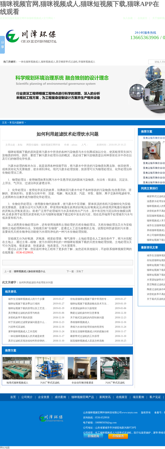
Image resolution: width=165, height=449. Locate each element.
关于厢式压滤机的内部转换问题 (87, 317)
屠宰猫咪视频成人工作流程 (22, 331)
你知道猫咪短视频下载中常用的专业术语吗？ (94, 299)
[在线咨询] (93, 438)
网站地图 (5, 447)
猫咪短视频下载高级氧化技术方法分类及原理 (94, 303)
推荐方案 (146, 131)
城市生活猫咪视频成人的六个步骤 (26, 299)
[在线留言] (118, 438)
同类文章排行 (149, 188)
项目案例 (115, 53)
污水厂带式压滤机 (50, 382)
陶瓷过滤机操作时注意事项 (84, 312)
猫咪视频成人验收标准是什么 (29, 271)
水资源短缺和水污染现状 (83, 308)
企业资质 (35, 53)
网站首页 (7, 53)
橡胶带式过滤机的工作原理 (84, 336)
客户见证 (129, 53)
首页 (13, 397)
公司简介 (21, 53)
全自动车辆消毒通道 (82, 382)
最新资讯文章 (149, 247)
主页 (4, 122)
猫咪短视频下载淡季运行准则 (24, 303)
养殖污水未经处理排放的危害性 (87, 326)
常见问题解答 (146, 53)
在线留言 (142, 18)
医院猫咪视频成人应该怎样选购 (87, 340)
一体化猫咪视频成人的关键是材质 (26, 336)
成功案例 (49, 53)
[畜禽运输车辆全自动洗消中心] (151, 158)
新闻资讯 (87, 53)
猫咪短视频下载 (18, 151)
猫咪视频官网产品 (68, 53)
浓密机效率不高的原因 (20, 317)
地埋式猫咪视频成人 (17, 382)
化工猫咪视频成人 (104, 432)
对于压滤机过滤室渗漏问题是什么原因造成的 (32, 322)
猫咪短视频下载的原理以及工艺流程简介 (30, 308)
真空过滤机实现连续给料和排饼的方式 (28, 340)
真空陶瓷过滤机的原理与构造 (24, 312)
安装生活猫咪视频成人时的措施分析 (89, 331)
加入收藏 (128, 18)
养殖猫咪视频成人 (80, 322)
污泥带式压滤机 (16, 326)
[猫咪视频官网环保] (51, 418)
